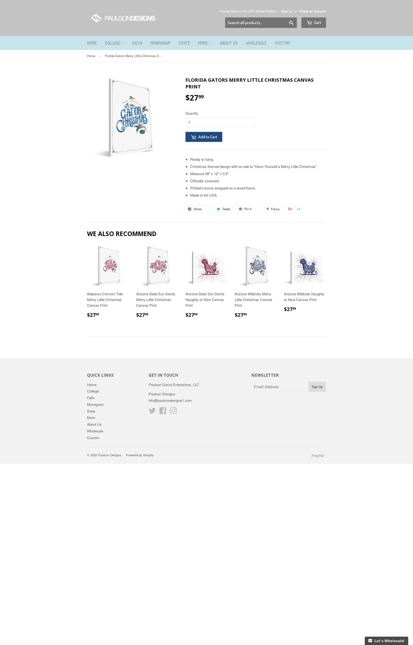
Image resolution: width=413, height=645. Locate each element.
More (203, 43)
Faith (137, 43)
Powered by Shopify (140, 455)
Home (92, 43)
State (184, 43)
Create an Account (312, 11)
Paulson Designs (109, 455)
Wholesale (256, 43)
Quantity (191, 113)
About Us (229, 43)
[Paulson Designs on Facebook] (162, 411)
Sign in (286, 11)
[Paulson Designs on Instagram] (173, 411)
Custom (282, 43)
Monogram (160, 43)
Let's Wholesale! (388, 641)
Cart (317, 22)
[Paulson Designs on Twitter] (152, 411)
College (113, 43)
